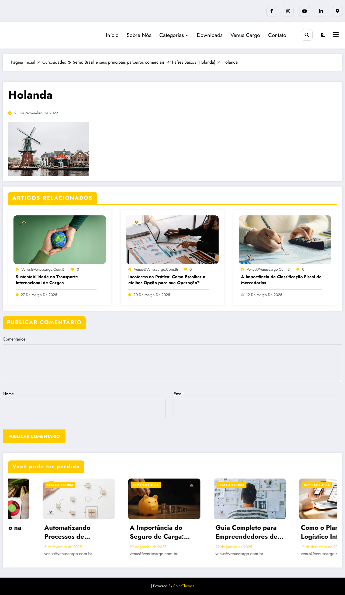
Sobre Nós (139, 35)
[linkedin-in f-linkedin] (321, 11)
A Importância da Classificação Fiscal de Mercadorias (281, 280)
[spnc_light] (323, 35)
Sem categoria (26, 485)
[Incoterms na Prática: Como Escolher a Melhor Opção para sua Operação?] (172, 239)
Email (179, 394)
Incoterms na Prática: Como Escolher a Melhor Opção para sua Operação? (166, 280)
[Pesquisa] (307, 35)
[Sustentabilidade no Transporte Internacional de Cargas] (59, 239)
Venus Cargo (245, 35)
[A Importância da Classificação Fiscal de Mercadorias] (285, 239)
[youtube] (304, 11)
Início (112, 35)
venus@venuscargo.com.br (43, 269)
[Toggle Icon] (335, 35)
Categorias (171, 35)
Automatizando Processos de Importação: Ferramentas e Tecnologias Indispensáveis (33, 532)
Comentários (14, 339)
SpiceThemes (183, 586)
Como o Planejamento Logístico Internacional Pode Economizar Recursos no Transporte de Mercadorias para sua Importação (301, 532)
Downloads (209, 35)
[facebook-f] (271, 11)
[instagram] (288, 11)
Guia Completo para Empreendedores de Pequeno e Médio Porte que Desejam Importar (212, 532)
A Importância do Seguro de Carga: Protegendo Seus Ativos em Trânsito (123, 532)
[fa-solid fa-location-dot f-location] (337, 11)
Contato (277, 35)
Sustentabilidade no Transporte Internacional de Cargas (47, 280)
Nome (8, 394)
